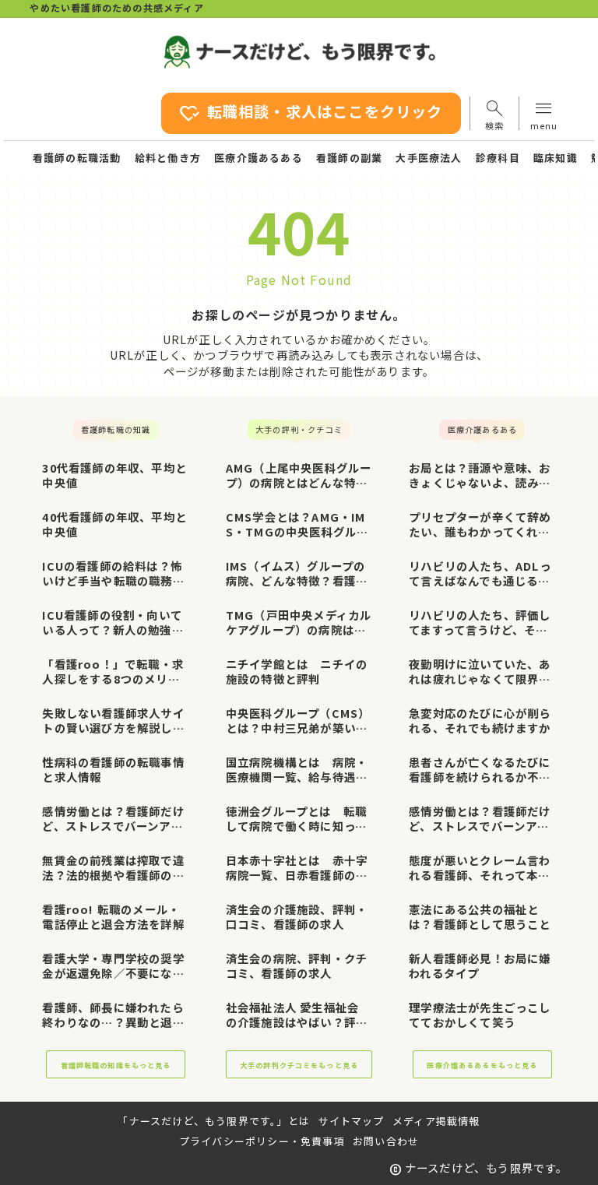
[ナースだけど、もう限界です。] (299, 51)
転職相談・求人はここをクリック (310, 113)
